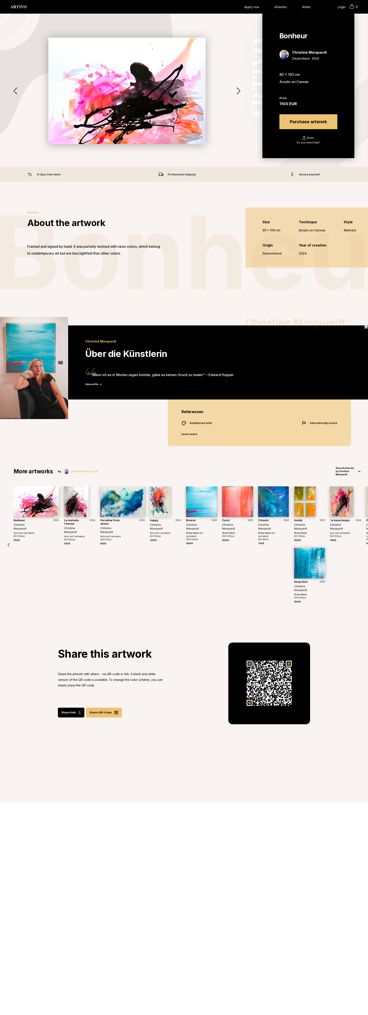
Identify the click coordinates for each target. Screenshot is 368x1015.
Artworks (281, 7)
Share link (68, 712)
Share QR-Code (100, 712)
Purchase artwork (308, 121)
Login (341, 7)
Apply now (251, 7)
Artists (306, 7)
